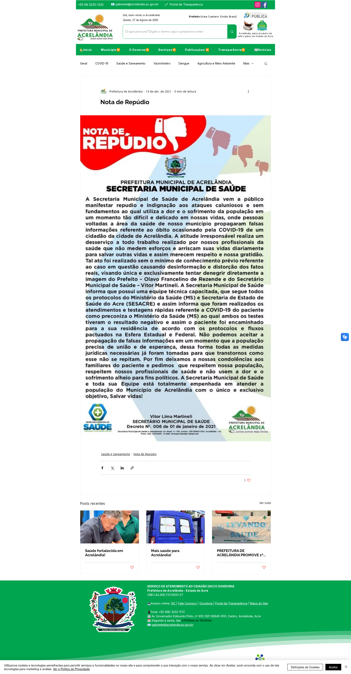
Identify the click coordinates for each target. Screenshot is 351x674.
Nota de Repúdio (144, 454)
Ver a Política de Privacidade (71, 669)
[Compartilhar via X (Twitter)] (112, 468)
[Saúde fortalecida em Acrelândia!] (109, 526)
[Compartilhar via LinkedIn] (122, 468)
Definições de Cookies (305, 667)
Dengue (184, 63)
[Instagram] (258, 5)
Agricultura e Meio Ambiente (216, 63)
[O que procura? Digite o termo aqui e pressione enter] (231, 31)
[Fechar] (346, 667)
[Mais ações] (248, 91)
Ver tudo (265, 503)
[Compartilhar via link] (132, 468)
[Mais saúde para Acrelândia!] (175, 526)
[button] (110, 49)
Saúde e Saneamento (130, 63)
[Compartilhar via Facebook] (102, 468)
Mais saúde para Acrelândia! (165, 553)
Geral (83, 63)
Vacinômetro (162, 63)
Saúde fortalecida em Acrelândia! (104, 553)
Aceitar (333, 667)
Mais (246, 63)
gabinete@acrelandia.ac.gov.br (137, 4)
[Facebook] (264, 5)
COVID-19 (101, 63)
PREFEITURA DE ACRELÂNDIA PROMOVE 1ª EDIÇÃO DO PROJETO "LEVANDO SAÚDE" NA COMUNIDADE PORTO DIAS (241, 553)
